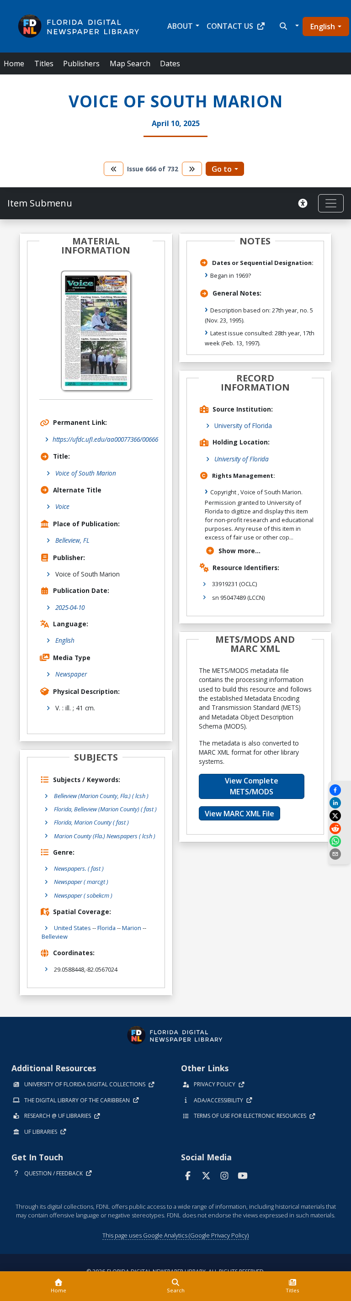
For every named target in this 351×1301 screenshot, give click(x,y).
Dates (170, 63)
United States (72, 928)
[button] (288, 26)
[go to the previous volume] (114, 169)
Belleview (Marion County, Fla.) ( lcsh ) (101, 796)
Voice (62, 506)
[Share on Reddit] (340, 828)
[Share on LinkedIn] (340, 803)
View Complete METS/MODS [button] (251, 786)
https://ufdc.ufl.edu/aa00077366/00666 (105, 439)
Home (14, 63)
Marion (131, 928)
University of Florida (243, 425)
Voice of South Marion (85, 473)
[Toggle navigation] (331, 203)
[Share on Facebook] (340, 790)
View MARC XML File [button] (239, 814)
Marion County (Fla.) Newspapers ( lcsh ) (104, 836)
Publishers (81, 63)
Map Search (130, 63)
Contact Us (230, 26)
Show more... (239, 550)
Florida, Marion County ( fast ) (91, 822)
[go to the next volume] (192, 169)
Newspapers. (79, 868)
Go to (222, 169)
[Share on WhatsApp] (340, 841)
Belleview (55, 936)
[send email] (340, 854)
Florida (106, 928)
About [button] (180, 26)
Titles (43, 63)
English (322, 26)
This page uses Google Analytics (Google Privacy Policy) (175, 1235)
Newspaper (71, 674)
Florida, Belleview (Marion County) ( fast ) (105, 809)
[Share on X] (340, 815)
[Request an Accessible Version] (304, 203)
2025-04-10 (70, 607)
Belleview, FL (72, 540)
